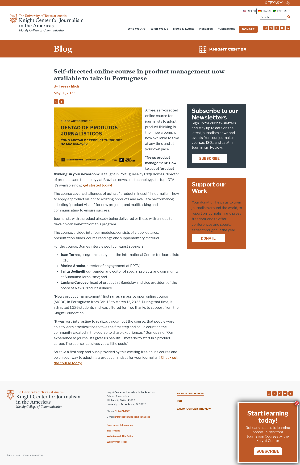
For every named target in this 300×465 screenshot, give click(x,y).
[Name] (288, 16)
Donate (248, 29)
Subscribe (209, 158)
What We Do (159, 28)
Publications (226, 28)
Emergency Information (120, 425)
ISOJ (179, 401)
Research (206, 28)
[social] (265, 28)
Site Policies (113, 430)
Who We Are (136, 28)
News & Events (183, 28)
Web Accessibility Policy (120, 436)
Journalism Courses (190, 393)
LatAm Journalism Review (194, 408)
